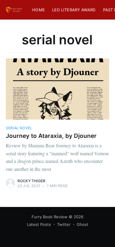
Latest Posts (39, 224)
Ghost (82, 224)
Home (38, 9)
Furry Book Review (49, 216)
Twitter (64, 224)
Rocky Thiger (31, 181)
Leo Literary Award (74, 9)
